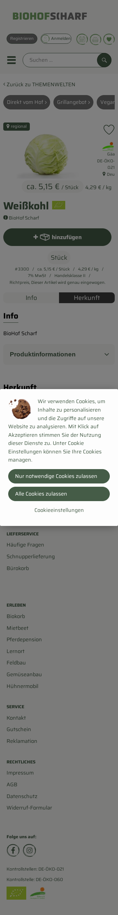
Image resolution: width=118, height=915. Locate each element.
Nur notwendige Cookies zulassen (56, 476)
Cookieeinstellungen (59, 510)
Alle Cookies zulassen (41, 494)
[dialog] (59, 457)
